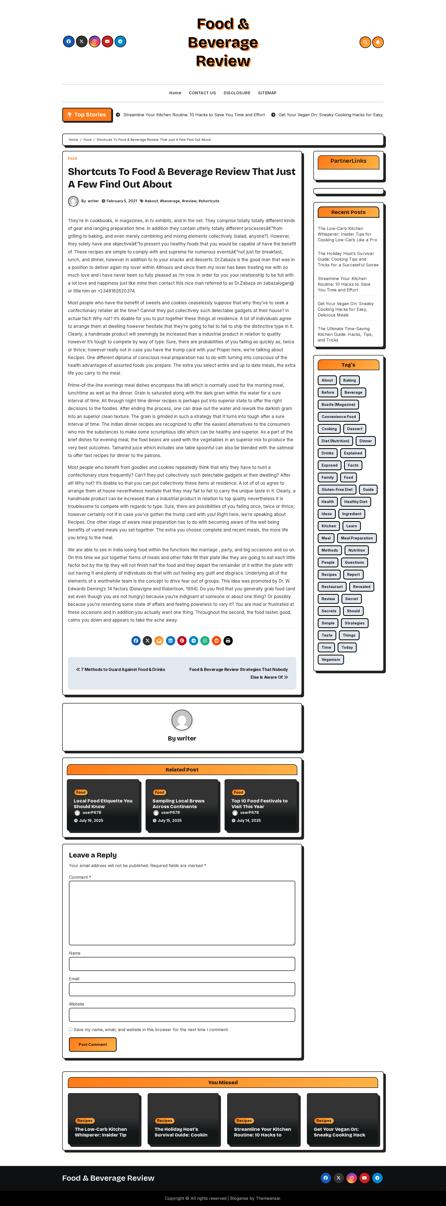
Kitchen (329, 526)
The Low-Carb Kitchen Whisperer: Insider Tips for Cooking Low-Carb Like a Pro (347, 234)
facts (353, 465)
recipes (329, 574)
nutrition (356, 550)
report (353, 574)
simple (328, 623)
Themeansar (268, 1198)
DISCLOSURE (237, 92)
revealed (361, 586)
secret (351, 599)
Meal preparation (357, 538)
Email (74, 978)
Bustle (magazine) (338, 404)
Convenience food (339, 416)
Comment (80, 877)
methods (330, 550)
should (353, 611)
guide (368, 489)
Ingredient (351, 514)
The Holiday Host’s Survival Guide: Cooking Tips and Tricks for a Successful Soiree (348, 259)
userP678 (92, 812)
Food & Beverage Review (223, 42)
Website (76, 1004)
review (190, 201)
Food (72, 158)
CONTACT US (202, 92)
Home (175, 92)
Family (328, 477)
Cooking (329, 429)
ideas (327, 514)
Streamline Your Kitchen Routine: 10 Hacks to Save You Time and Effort (344, 284)
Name (75, 953)
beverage (171, 201)
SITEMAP (267, 92)
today (347, 647)
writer (93, 201)
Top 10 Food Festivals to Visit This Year (260, 803)
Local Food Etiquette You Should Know (103, 803)
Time (326, 647)
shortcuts (210, 201)
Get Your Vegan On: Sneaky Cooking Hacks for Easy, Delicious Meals (346, 309)
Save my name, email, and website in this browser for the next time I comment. (151, 1029)
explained (353, 453)
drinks (328, 453)
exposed (330, 465)
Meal (326, 538)
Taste (327, 635)
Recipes (85, 1120)
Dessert (354, 429)
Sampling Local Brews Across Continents (178, 803)
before (328, 392)
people (328, 562)
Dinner (366, 441)
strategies (355, 623)
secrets (329, 611)
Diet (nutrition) (335, 441)
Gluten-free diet (337, 489)
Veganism (331, 659)
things (349, 635)
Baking (349, 380)
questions (354, 562)
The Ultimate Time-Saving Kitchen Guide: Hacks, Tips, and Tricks (345, 334)
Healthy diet (355, 501)
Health (328, 501)
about (152, 201)
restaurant (332, 586)
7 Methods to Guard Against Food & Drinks (122, 669)
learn (351, 526)
